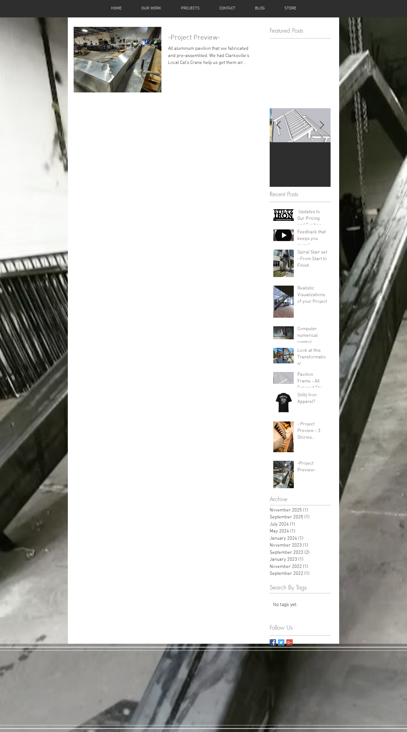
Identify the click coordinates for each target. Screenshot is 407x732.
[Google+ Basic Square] (289, 642)
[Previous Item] (278, 125)
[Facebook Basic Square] (273, 642)
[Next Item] (321, 125)
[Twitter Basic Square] (281, 642)
